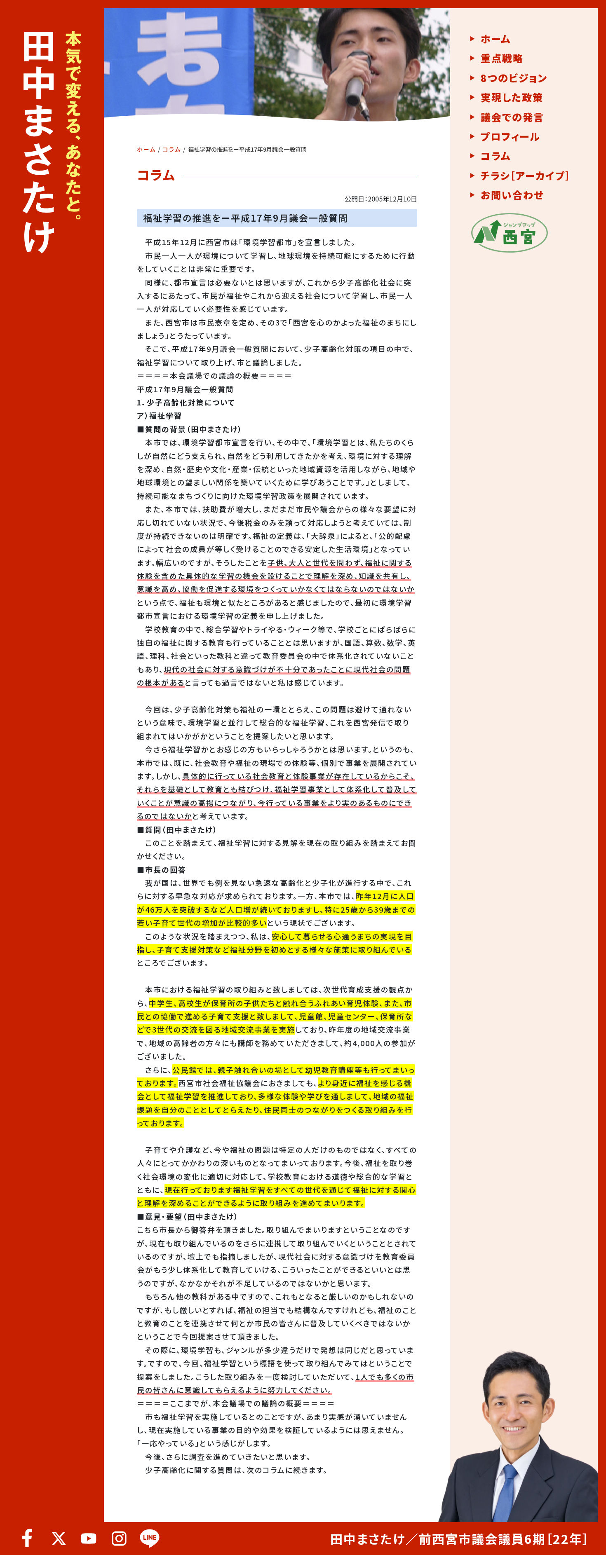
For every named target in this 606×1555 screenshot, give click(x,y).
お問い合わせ (512, 195)
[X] (58, 1538)
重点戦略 (502, 58)
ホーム (146, 149)
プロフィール (510, 136)
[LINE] (149, 1538)
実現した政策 (512, 97)
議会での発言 (512, 117)
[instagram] (119, 1538)
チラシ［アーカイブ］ (526, 175)
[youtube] (88, 1538)
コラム (172, 149)
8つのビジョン (514, 78)
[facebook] (27, 1538)
